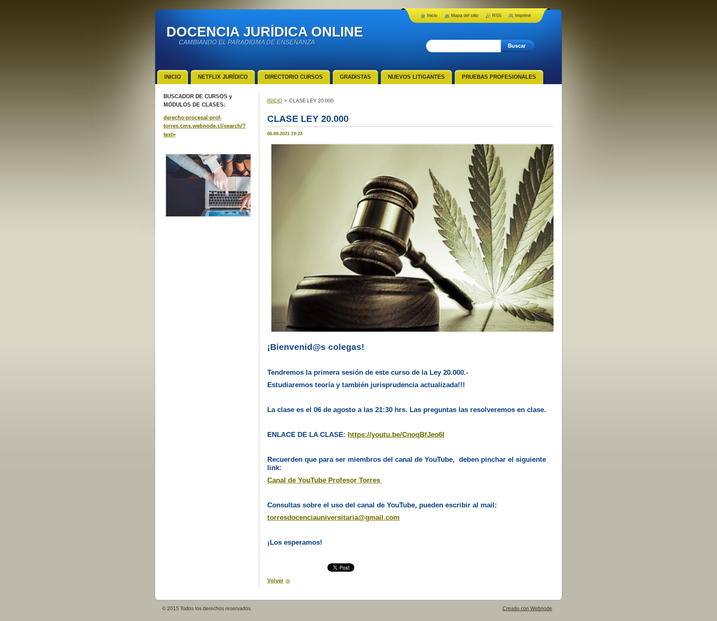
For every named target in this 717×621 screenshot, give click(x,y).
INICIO (274, 100)
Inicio (432, 15)
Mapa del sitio (464, 15)
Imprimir (523, 15)
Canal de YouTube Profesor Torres (324, 480)
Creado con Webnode (527, 608)
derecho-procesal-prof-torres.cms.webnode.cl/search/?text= (204, 126)
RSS (496, 15)
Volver (275, 580)
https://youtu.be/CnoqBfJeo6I (396, 435)
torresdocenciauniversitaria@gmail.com (333, 518)
